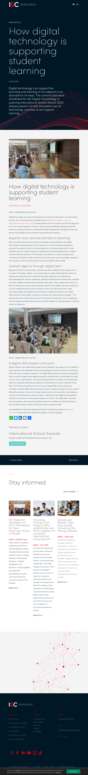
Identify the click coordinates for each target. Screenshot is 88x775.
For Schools (13, 719)
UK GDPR (36, 767)
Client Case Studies (16, 739)
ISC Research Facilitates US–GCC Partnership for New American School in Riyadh (19, 526)
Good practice (25, 206)
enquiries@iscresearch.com (69, 730)
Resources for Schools (17, 735)
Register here (17, 443)
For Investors (14, 731)
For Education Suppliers (18, 723)
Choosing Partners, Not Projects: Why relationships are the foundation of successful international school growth (43, 529)
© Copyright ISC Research (19, 767)
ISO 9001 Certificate (66, 767)
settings (58, 772)
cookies (18, 770)
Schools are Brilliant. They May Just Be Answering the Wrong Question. (68, 525)
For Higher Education (17, 727)
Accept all (73, 771)
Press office (62, 736)
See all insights (69, 491)
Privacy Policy (49, 767)
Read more (13, 588)
